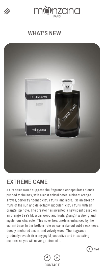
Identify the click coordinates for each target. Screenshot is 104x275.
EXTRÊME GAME (27, 182)
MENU (7, 11)
